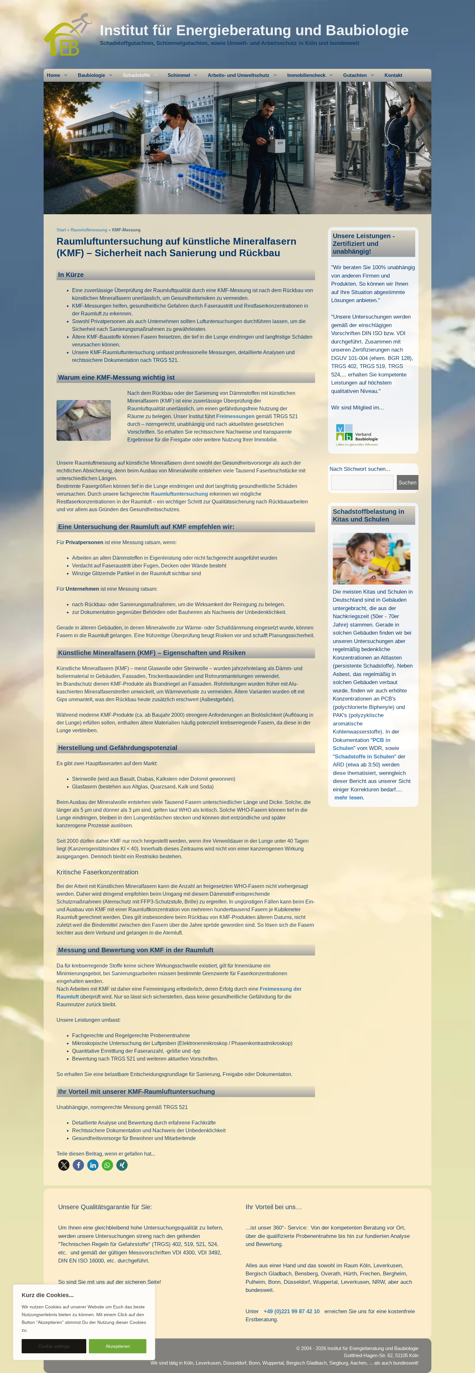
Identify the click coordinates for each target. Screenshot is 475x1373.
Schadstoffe (136, 75)
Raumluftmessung (89, 229)
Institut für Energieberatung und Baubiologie (254, 30)
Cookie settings (54, 1346)
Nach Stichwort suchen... (360, 469)
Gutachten (355, 75)
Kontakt (393, 75)
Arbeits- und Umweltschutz (238, 75)
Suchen (408, 482)
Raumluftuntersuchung (179, 494)
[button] (63, 1165)
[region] (84, 1322)
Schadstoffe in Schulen (364, 757)
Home (53, 75)
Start (61, 229)
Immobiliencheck (306, 75)
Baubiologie (91, 75)
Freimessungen (235, 416)
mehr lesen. (349, 798)
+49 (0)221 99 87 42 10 (292, 1311)
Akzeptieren (118, 1346)
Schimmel (179, 75)
